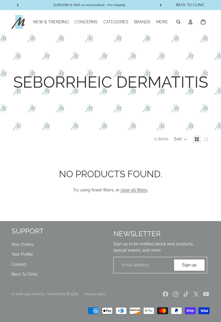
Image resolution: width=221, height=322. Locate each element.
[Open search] (178, 22)
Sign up (189, 265)
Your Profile (22, 254)
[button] (180, 139)
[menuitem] (162, 22)
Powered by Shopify (63, 294)
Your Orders (23, 244)
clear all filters (134, 190)
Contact (19, 264)
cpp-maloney (34, 294)
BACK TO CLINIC (190, 5)
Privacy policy (95, 294)
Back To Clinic (25, 274)
